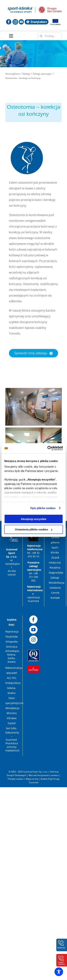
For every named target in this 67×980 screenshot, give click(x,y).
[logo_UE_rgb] (55, 19)
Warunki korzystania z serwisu (44, 775)
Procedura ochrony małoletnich (12, 747)
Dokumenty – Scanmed (12, 736)
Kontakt (55, 597)
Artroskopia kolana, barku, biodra (12, 656)
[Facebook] (33, 619)
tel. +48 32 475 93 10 (33, 554)
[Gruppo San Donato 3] (50, 8)
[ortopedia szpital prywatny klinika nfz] (20, 7)
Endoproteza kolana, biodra (13, 688)
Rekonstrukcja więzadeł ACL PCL (13, 673)
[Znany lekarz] (36, 20)
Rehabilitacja (57, 582)
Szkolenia (55, 587)
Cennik (55, 592)
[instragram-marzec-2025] (15, 20)
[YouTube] (33, 629)
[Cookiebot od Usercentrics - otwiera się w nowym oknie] (48, 448)
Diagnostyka (56, 572)
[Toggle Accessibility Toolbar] (58, 971)
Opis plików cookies (43, 508)
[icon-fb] (8, 20)
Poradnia (55, 567)
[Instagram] (33, 640)
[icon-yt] (21, 20)
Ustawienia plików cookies (31, 529)
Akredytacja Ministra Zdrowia (12, 713)
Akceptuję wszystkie (33, 518)
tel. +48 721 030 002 (33, 577)
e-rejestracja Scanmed (33, 597)
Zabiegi (55, 577)
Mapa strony (32, 778)
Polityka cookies (15, 778)
